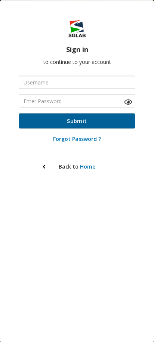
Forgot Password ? (77, 138)
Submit (77, 120)
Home (87, 166)
